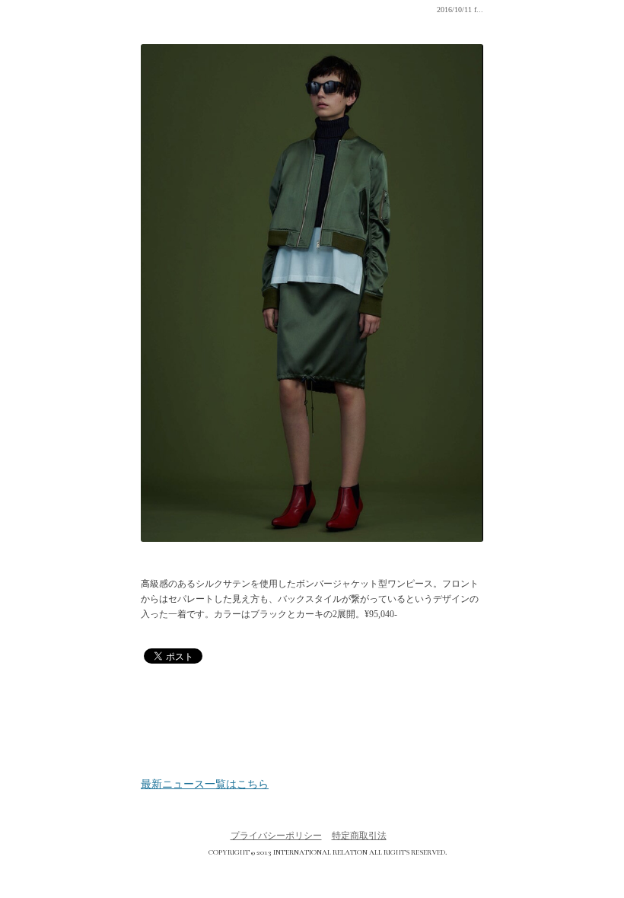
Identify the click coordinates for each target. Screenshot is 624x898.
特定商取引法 (359, 835)
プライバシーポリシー (276, 835)
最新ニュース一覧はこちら (205, 784)
